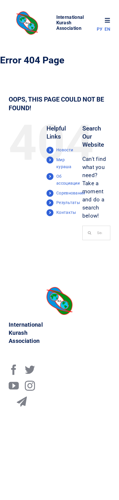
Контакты (66, 212)
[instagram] (30, 385)
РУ (100, 29)
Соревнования (70, 193)
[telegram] (22, 401)
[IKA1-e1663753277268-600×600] (28, 13)
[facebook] (14, 370)
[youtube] (14, 385)
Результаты (68, 202)
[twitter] (30, 370)
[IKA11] (59, 289)
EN (107, 29)
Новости (64, 150)
